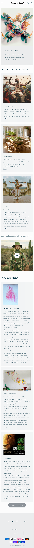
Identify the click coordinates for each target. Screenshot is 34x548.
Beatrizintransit (15, 545)
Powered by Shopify (21, 545)
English (16, 533)
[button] (2, 3)
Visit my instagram (17, 505)
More (5, 118)
